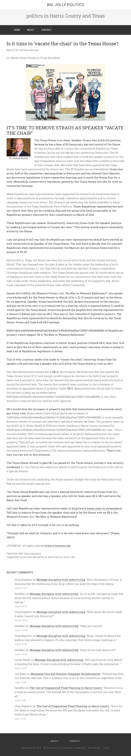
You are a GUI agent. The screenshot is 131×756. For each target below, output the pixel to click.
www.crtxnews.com (58, 545)
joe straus (65, 557)
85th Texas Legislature (30, 553)
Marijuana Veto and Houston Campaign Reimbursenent (66, 674)
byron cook (26, 557)
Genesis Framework (74, 748)
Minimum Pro (51, 748)
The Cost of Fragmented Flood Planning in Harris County (66, 688)
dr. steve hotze (52, 557)
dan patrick (38, 557)
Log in (106, 748)
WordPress (94, 748)
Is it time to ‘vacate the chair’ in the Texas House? (62, 43)
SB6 (73, 557)
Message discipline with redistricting (61, 579)
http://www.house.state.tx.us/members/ (97, 508)
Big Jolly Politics (65, 5)
